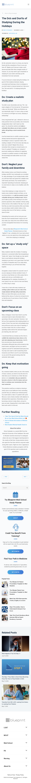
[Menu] (28, 4)
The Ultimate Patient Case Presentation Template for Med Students (18, 592)
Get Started (15, 551)
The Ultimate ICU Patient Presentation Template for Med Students (18, 584)
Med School (8, 743)
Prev (6, 476)
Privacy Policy (20, 775)
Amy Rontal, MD (13, 33)
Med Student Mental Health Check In (16, 424)
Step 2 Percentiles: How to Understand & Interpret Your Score (18, 609)
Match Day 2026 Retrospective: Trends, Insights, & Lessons (18, 599)
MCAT (6, 735)
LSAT (6, 728)
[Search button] (27, 488)
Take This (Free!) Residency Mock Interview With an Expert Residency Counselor (19, 617)
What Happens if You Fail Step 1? (11, 653)
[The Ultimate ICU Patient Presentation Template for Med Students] (5, 584)
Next (25, 476)
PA (5, 751)
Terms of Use (11, 775)
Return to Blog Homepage (11, 13)
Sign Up (15, 518)
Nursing (7, 758)
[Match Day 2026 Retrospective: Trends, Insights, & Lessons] (5, 601)
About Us (7, 766)
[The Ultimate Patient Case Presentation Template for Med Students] (5, 592)
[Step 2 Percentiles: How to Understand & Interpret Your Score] (5, 609)
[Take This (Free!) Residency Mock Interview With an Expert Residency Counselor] (5, 617)
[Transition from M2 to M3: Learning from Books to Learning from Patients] (15, 692)
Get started (15, 572)
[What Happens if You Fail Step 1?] (15, 643)
